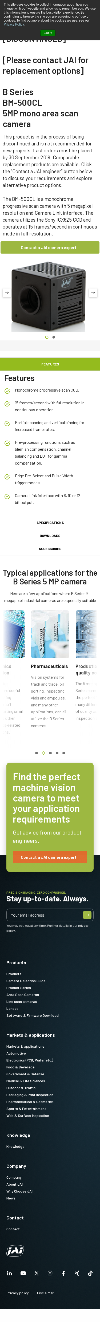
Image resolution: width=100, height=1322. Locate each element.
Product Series (18, 987)
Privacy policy (17, 1293)
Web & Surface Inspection (27, 1115)
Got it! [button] (48, 32)
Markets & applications (30, 1035)
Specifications (50, 522)
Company (16, 1166)
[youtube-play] (23, 1274)
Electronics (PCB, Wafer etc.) (29, 1060)
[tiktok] (90, 1274)
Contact (15, 1218)
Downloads (50, 536)
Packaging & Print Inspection (29, 1094)
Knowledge (18, 1135)
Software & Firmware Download (32, 1015)
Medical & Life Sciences (25, 1081)
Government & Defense (25, 1074)
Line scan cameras (21, 1001)
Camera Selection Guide (26, 980)
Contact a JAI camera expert (49, 247)
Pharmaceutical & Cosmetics (30, 1101)
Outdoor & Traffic (20, 1087)
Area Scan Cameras (22, 994)
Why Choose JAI (19, 1191)
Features (50, 364)
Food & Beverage (20, 1067)
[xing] (77, 1274)
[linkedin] (9, 1274)
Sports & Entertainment (26, 1108)
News (10, 1198)
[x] (36, 1274)
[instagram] (50, 1274)
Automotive (16, 1053)
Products (16, 962)
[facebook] (63, 1274)
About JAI (14, 1184)
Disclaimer (45, 1293)
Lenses (12, 1008)
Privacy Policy (14, 24)
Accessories (50, 549)
